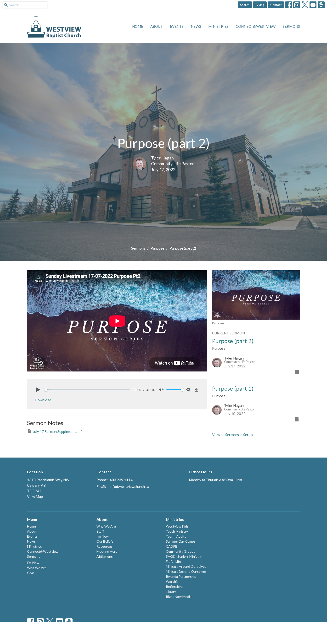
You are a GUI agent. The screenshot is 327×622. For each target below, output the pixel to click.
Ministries (218, 26)
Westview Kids (177, 526)
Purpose (157, 248)
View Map (35, 496)
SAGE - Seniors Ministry (184, 556)
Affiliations (104, 556)
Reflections (174, 586)
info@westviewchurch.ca (129, 486)
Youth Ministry (177, 531)
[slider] (87, 389)
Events (177, 26)
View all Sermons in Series (232, 434)
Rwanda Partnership (181, 576)
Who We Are (36, 568)
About (156, 26)
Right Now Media (179, 597)
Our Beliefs (104, 541)
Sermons (291, 26)
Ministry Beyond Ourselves (186, 571)
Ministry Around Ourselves (186, 566)
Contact (276, 5)
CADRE (171, 546)
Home (137, 26)
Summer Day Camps (181, 541)
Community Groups (180, 551)
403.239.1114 (121, 480)
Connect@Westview (256, 26)
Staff (100, 531)
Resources (104, 546)
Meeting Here (106, 551)
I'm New (33, 563)
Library (171, 591)
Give (30, 573)
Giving (259, 5)
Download (43, 400)
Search (244, 5)
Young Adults (176, 536)
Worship (172, 581)
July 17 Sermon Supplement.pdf (57, 431)
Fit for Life (173, 561)
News (196, 26)
